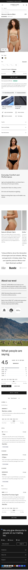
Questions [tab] (17, 386)
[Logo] (15, 5)
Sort (9, 398)
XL (16, 64)
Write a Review (16, 393)
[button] (26, 5)
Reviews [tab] (7, 386)
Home (2, 12)
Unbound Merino (8, 567)
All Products (7, 12)
